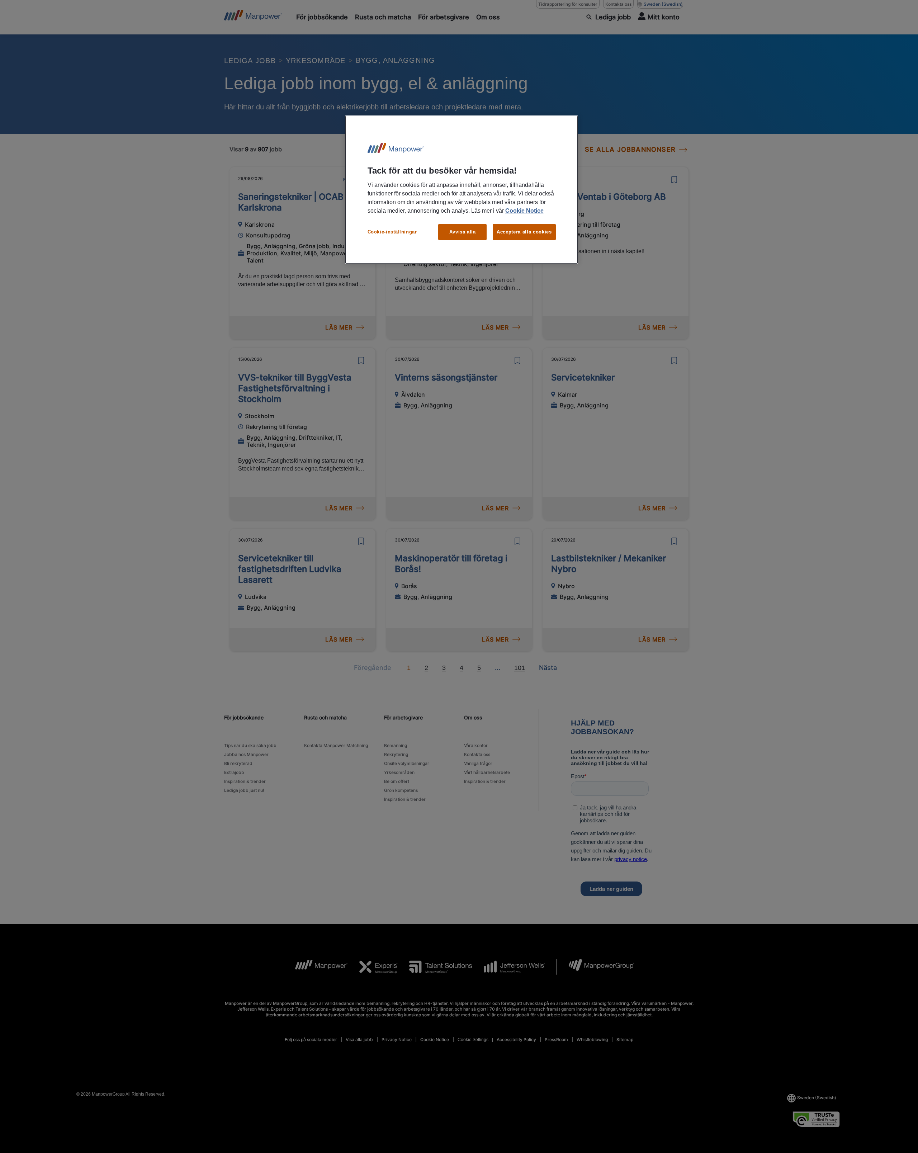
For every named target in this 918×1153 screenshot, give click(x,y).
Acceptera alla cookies (524, 232)
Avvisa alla (462, 232)
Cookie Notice (524, 211)
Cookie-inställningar (392, 232)
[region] (461, 189)
